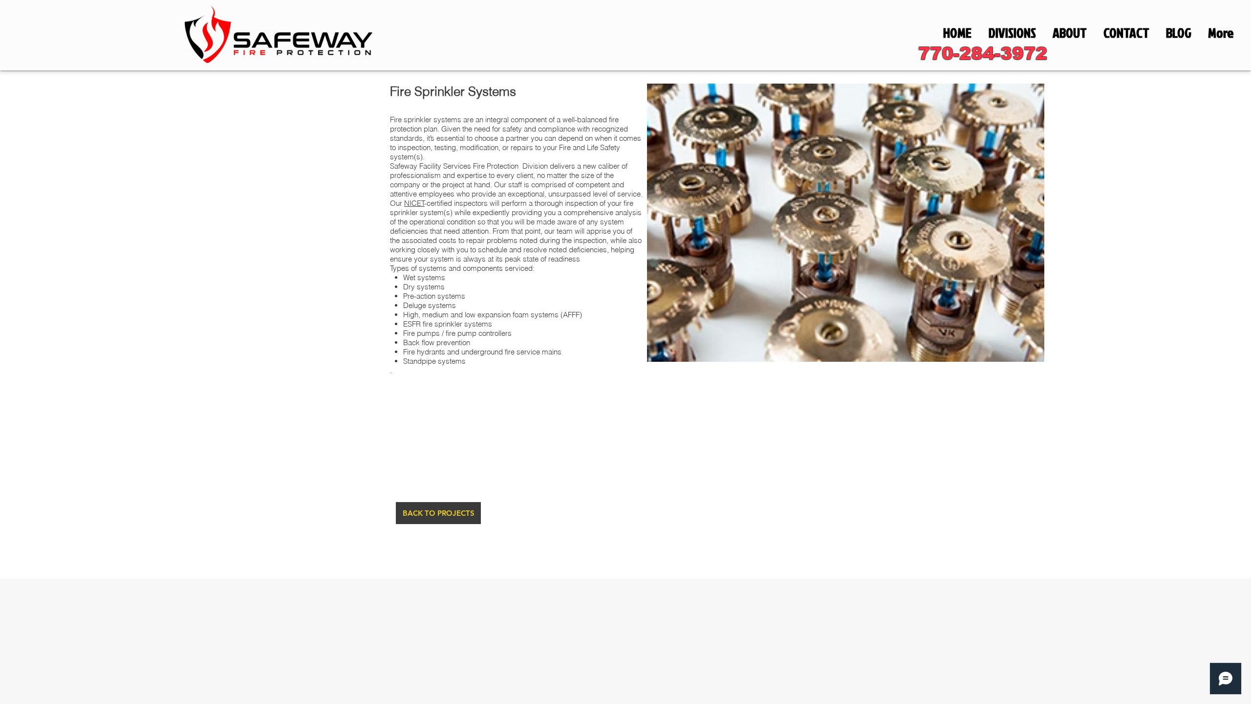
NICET (414, 203)
